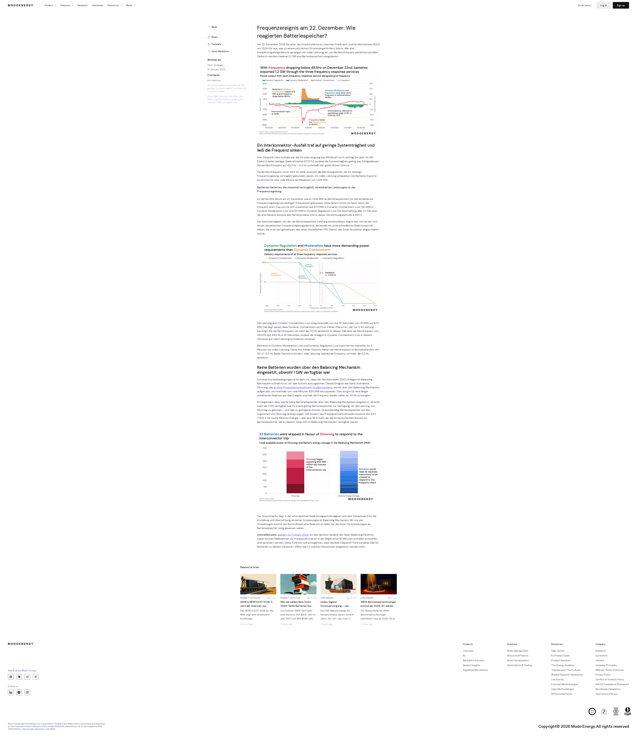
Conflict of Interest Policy (610, 679)
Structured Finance (517, 655)
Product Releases (560, 660)
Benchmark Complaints (608, 689)
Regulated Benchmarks (475, 670)
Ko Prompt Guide (560, 655)
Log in (603, 5)
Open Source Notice (607, 694)
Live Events (557, 679)
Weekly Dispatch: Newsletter (567, 674)
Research (83, 5)
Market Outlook (250, 597)
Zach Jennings (215, 65)
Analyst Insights (471, 665)
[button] (229, 37)
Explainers (326, 597)
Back (214, 26)
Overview (468, 650)
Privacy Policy (603, 674)
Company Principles (606, 665)
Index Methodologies (562, 689)
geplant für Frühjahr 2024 (293, 534)
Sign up (621, 5)
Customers (97, 5)
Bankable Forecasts (473, 660)
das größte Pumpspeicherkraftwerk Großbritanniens (300, 387)
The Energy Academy (562, 665)
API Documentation (561, 694)
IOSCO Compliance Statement (612, 684)
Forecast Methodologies (564, 684)
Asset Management (517, 650)
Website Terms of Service (610, 670)
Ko (464, 655)
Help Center (557, 650)
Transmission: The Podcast (566, 670)
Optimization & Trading (519, 665)
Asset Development (518, 660)
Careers (600, 660)
